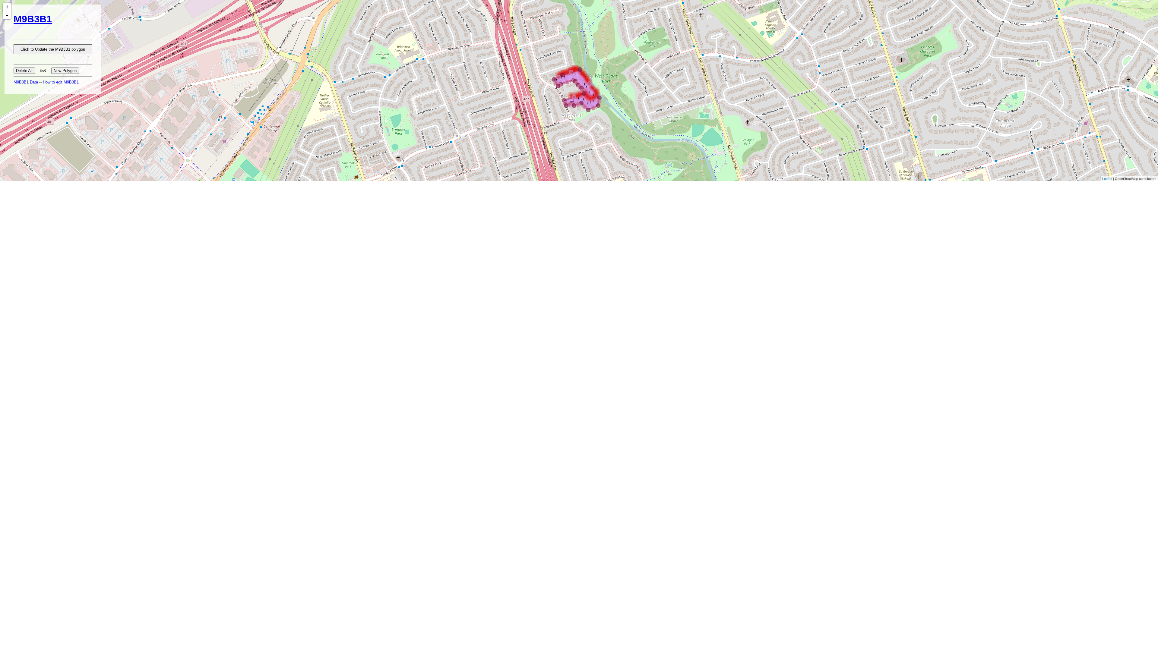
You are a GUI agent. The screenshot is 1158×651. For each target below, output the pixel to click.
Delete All (24, 70)
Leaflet (1107, 178)
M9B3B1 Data (26, 82)
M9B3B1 (33, 19)
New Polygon (65, 70)
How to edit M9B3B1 (61, 82)
